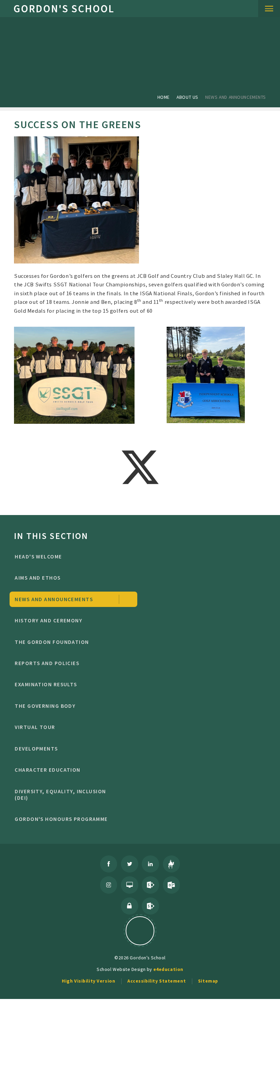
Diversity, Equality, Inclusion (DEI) (60, 794)
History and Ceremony (48, 620)
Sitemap (208, 981)
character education (47, 770)
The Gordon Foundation (52, 642)
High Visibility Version (88, 981)
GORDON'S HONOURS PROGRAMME (61, 819)
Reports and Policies (47, 663)
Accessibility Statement (156, 981)
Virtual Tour (35, 727)
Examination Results (46, 684)
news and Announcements (235, 97)
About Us (187, 97)
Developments (36, 748)
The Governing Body (45, 706)
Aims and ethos (37, 577)
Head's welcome (38, 556)
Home (163, 97)
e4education (168, 969)
